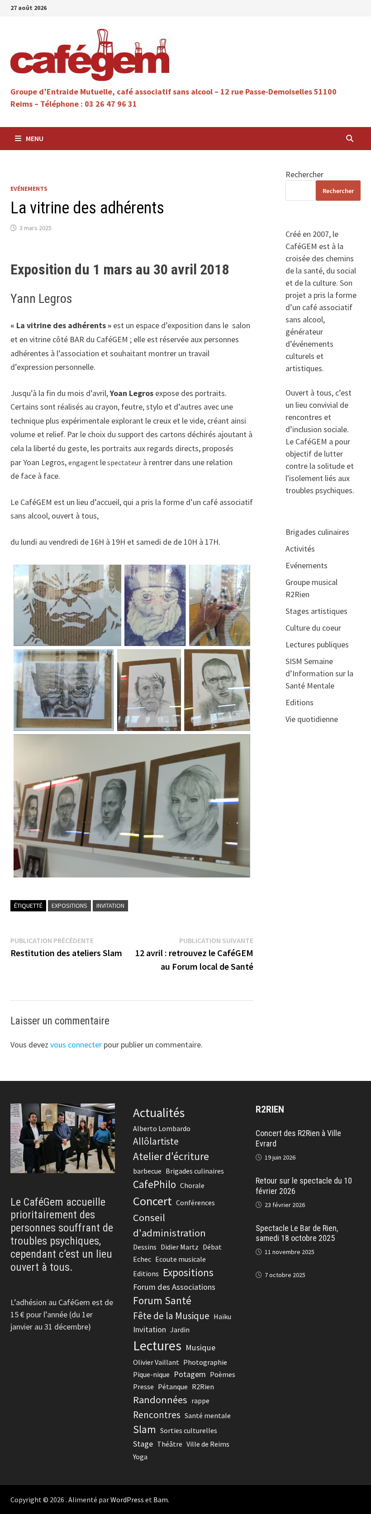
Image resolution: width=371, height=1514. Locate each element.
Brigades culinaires (317, 532)
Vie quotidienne (311, 719)
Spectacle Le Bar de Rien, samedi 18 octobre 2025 (297, 1233)
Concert (152, 1200)
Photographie (205, 1362)
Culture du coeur (313, 628)
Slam (144, 1429)
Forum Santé (162, 1300)
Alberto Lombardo (161, 1128)
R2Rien (203, 1386)
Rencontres (157, 1415)
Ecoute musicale (180, 1259)
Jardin (180, 1329)
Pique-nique (151, 1374)
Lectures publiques (317, 644)
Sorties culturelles (188, 1430)
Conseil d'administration (169, 1225)
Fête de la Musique (171, 1316)
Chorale (192, 1185)
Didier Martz (180, 1246)
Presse (143, 1386)
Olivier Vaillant (156, 1362)
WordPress (127, 1499)
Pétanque (173, 1386)
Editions (299, 702)
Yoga (140, 1456)
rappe (200, 1400)
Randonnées (160, 1399)
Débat (212, 1246)
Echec (142, 1259)
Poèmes (222, 1374)
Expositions (69, 905)
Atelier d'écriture (171, 1156)
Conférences (195, 1202)
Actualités (159, 1113)
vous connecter (76, 1044)
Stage (143, 1444)
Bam (160, 1499)
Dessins (145, 1246)
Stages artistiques (316, 611)
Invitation (110, 905)
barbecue (147, 1170)
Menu (34, 138)
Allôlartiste (156, 1141)
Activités (300, 548)
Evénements (29, 188)
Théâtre (169, 1443)
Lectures (157, 1345)
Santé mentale (208, 1415)
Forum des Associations (174, 1287)
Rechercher (304, 174)
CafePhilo (154, 1184)
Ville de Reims (207, 1443)
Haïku (222, 1316)
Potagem (190, 1374)
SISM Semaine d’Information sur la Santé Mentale (319, 673)
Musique (200, 1347)
